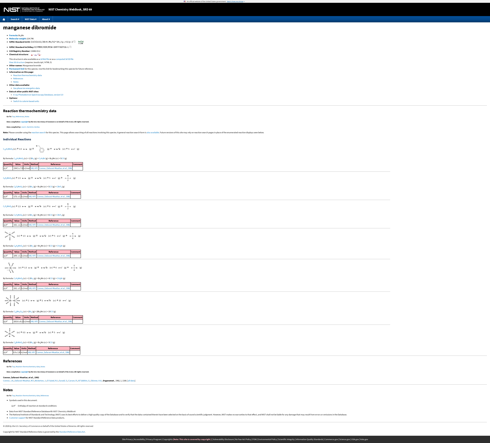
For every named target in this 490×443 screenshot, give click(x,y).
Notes (16, 81)
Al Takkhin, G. (84, 380)
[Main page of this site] (4, 19)
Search (14, 19)
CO (62, 158)
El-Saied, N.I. (52, 380)
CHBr (42, 158)
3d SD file (69, 59)
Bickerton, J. (40, 380)
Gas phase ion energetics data (26, 88)
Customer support (17, 417)
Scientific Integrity (286, 439)
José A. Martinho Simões (30, 127)
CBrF (59, 186)
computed (60, 59)
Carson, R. (72, 380)
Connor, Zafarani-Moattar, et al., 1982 (55, 168)
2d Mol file (44, 59)
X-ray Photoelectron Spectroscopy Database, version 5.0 (38, 94)
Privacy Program (153, 439)
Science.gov (344, 439)
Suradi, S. (63, 380)
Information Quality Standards (309, 439)
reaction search (38, 132)
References (18, 78)
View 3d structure (17, 62)
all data (131, 380)
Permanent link (16, 68)
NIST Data (30, 19)
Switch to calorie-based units (26, 101)
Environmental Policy (267, 439)
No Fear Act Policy (243, 439)
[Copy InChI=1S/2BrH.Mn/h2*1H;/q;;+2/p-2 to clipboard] (74, 42)
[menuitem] (4, 19)
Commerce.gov (331, 439)
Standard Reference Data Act (72, 431)
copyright (24, 122)
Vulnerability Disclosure (223, 439)
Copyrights (168, 439)
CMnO (18, 311)
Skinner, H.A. (96, 380)
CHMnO (8, 148)
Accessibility (139, 439)
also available (153, 132)
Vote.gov (364, 439)
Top (13, 116)
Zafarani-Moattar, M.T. (24, 380)
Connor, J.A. (8, 380)
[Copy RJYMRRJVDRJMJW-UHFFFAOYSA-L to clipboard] (70, 48)
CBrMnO (18, 342)
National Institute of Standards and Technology (24, 9)
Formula (13, 35)
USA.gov (355, 439)
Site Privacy (127, 439)
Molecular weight (17, 38)
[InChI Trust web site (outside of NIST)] (81, 43)
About (45, 19)
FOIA (254, 439)
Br (32, 158)
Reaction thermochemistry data (27, 75)
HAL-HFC (34, 168)
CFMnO (7, 178)
